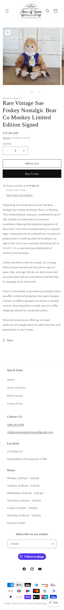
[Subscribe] (52, 544)
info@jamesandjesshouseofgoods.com (30, 432)
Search (11, 379)
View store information (19, 195)
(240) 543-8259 (15, 424)
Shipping (6, 138)
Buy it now (32, 173)
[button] (7, 11)
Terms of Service (16, 387)
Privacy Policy (15, 403)
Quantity (7, 143)
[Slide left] (24, 92)
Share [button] (10, 340)
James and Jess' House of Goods (26, 603)
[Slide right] (40, 92)
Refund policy (15, 395)
